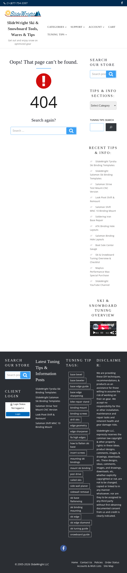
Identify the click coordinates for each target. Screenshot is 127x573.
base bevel (76, 374)
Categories (55, 27)
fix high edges (78, 437)
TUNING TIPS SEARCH (102, 120)
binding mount (78, 407)
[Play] (94, 332)
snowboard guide (80, 534)
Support (76, 27)
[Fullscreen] (114, 332)
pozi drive (75, 474)
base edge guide (79, 386)
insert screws (77, 452)
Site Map (108, 566)
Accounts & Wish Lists (89, 566)
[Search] (111, 127)
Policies (98, 562)
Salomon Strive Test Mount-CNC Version (101, 188)
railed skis (76, 480)
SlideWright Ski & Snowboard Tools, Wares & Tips (23, 29)
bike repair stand (79, 401)
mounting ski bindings (77, 460)
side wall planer (79, 485)
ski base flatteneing (76, 499)
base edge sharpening (76, 394)
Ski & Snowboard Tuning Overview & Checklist (102, 258)
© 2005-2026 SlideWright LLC (32, 564)
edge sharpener (79, 431)
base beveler (77, 380)
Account (95, 27)
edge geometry (78, 425)
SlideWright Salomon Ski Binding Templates (101, 174)
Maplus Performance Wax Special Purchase (99, 271)
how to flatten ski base (79, 445)
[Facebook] (122, 3)
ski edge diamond (80, 522)
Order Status (112, 562)
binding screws (78, 413)
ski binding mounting (76, 509)
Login (17, 414)
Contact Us (86, 562)
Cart (111, 27)
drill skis (75, 419)
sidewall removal (79, 491)
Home (74, 562)
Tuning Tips (55, 34)
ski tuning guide (79, 528)
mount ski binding (80, 468)
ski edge (74, 516)
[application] (103, 328)
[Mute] (111, 332)
